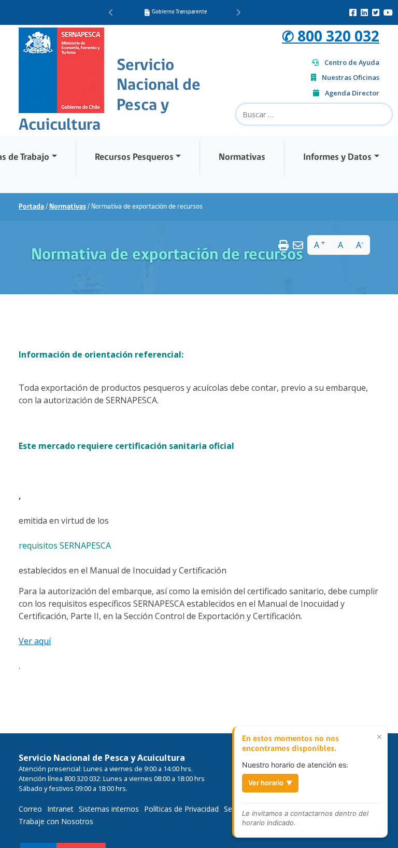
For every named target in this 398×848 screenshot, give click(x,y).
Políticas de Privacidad (181, 809)
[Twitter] (375, 12)
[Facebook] (353, 12)
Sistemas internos (109, 809)
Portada (31, 207)
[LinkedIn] (364, 12)
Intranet (60, 809)
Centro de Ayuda (351, 62)
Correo (30, 809)
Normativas (242, 157)
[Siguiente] (238, 12)
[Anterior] (111, 12)
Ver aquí (35, 641)
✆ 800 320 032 (330, 36)
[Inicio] (61, 69)
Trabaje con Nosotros (56, 821)
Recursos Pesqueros (134, 157)
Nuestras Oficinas (350, 77)
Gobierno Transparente (179, 12)
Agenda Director (352, 93)
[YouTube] (388, 12)
